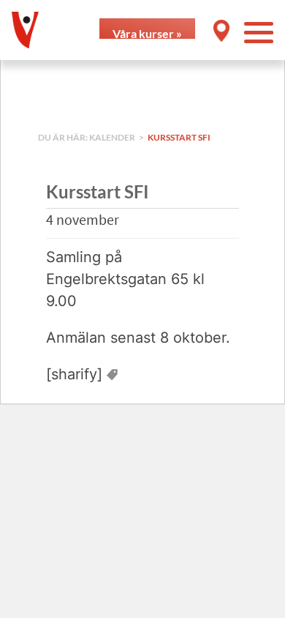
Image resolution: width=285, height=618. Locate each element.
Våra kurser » (147, 32)
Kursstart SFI (179, 137)
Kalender (113, 137)
